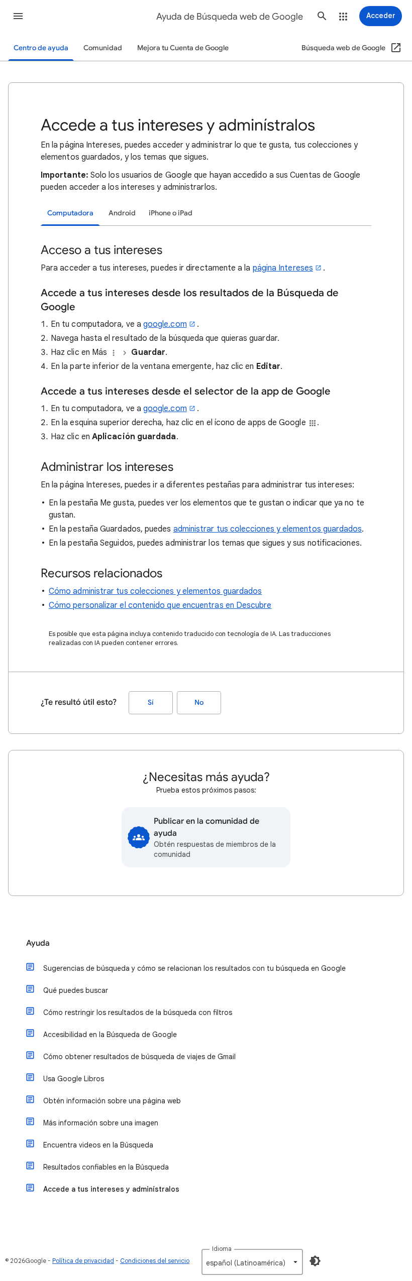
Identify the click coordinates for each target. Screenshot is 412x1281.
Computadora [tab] (70, 213)
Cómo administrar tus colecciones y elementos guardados (155, 591)
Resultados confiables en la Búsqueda (106, 1167)
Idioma (222, 1248)
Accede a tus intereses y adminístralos (111, 1189)
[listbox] (252, 1262)
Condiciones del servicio (154, 1260)
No (198, 702)
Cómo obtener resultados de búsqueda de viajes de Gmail (139, 1056)
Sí (151, 702)
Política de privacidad (83, 1260)
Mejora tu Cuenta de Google (183, 48)
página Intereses (283, 268)
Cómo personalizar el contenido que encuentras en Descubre (160, 605)
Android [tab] (122, 213)
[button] (18, 16)
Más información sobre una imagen (100, 1122)
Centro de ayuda (41, 48)
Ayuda (38, 943)
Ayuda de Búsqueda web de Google (229, 16)
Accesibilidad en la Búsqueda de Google (110, 1034)
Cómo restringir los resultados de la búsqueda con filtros (137, 1012)
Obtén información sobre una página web (112, 1100)
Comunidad (102, 48)
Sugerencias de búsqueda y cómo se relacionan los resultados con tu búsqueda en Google (194, 968)
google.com (165, 324)
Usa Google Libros (73, 1078)
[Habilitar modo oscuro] (315, 1261)
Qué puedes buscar (75, 990)
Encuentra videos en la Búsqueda (98, 1144)
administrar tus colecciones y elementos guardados (267, 529)
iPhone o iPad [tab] (170, 213)
